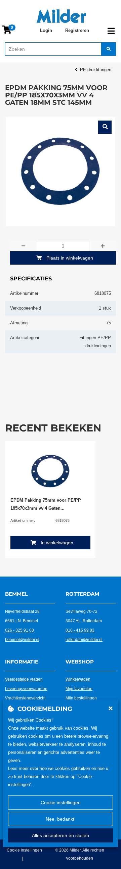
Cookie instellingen (61, 802)
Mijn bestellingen (81, 698)
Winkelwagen (78, 679)
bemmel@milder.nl (22, 639)
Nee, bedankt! (61, 819)
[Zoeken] (108, 49)
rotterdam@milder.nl (84, 639)
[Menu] (111, 31)
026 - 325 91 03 (19, 630)
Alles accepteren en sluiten (60, 835)
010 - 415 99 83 (80, 630)
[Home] (61, 16)
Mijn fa (72, 688)
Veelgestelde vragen (24, 679)
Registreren (77, 30)
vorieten (85, 688)
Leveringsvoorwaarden (26, 688)
